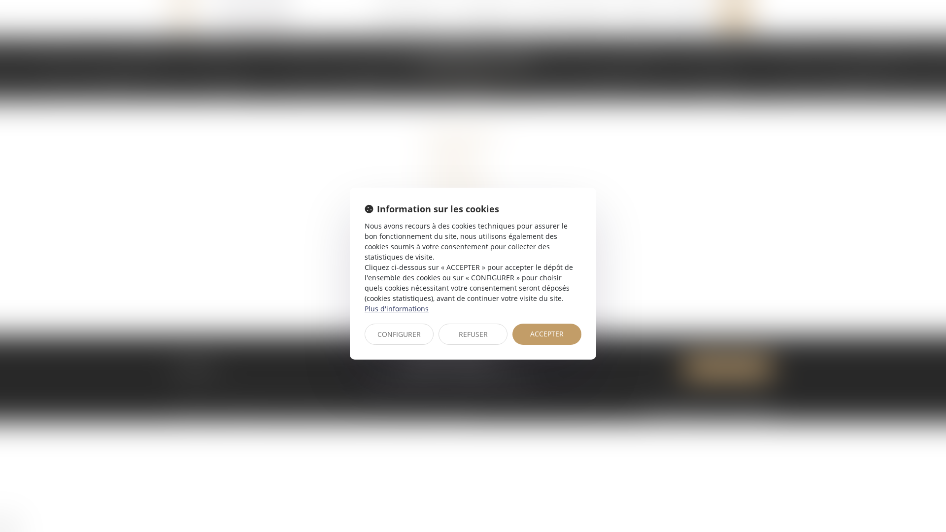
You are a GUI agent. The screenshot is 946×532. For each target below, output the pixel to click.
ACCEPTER (547, 333)
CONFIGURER (399, 334)
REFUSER (473, 334)
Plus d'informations (397, 308)
